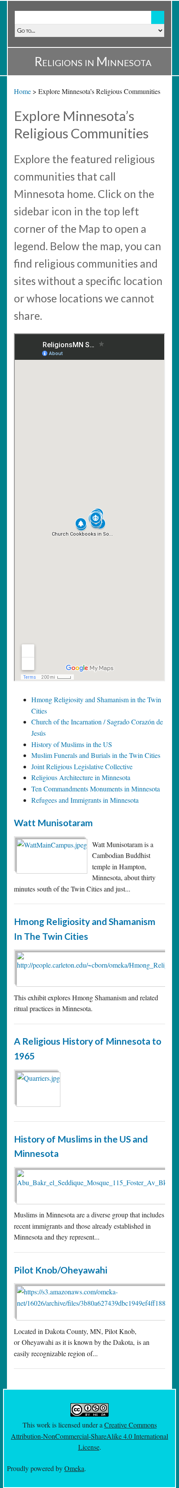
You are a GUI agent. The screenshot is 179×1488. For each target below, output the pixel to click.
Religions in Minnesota (93, 61)
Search (157, 17)
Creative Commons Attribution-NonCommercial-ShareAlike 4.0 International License (89, 1435)
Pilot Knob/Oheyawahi (60, 1269)
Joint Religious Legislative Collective (82, 766)
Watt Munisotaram (53, 822)
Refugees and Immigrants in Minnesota (85, 799)
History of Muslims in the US (71, 744)
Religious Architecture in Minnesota (80, 777)
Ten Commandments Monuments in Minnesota (95, 788)
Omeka (74, 1468)
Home (22, 91)
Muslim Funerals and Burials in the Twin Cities (95, 755)
